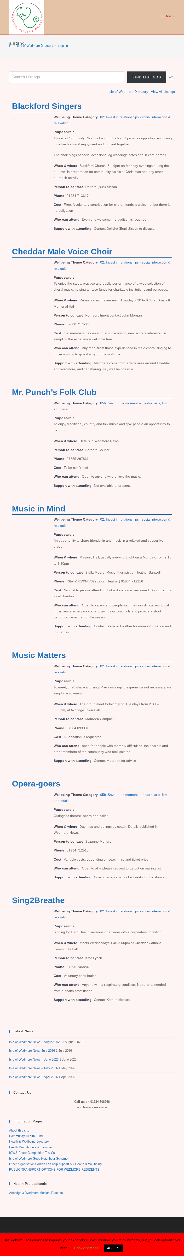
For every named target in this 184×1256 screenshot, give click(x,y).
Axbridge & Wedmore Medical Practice (36, 1193)
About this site (19, 1130)
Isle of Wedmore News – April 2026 (33, 1077)
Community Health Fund (26, 1136)
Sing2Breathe (38, 900)
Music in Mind (38, 508)
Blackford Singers (47, 106)
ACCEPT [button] (113, 1248)
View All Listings (163, 92)
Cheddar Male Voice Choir (62, 251)
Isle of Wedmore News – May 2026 (33, 1068)
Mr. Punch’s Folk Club (54, 392)
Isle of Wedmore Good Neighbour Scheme (38, 1158)
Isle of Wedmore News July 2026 (32, 1050)
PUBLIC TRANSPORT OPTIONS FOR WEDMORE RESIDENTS (54, 1169)
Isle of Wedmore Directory (128, 92)
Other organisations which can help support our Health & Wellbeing (55, 1164)
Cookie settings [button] (86, 1248)
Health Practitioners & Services (31, 1147)
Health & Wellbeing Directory (29, 1141)
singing (63, 45)
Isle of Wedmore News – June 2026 (33, 1059)
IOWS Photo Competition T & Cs (32, 1153)
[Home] (10, 45)
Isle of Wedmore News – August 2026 (35, 1042)
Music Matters (39, 655)
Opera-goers (36, 783)
